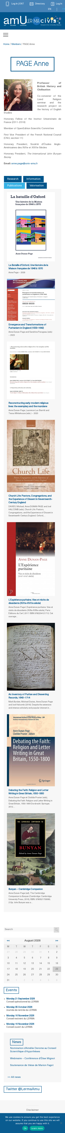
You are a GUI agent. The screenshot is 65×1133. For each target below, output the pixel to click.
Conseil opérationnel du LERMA (22, 1002)
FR (63, 9)
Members (16, 44)
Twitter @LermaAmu (23, 1089)
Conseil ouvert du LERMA (19, 1027)
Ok (25, 1128)
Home (6, 44)
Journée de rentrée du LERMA (21, 1010)
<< (8, 941)
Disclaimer (32, 1110)
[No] (61, 1123)
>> (56, 941)
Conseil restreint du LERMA (20, 1019)
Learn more (37, 1128)
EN (49, 9)
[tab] (13, 179)
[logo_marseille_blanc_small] (15, 21)
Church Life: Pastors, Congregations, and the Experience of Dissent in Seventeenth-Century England (30, 499)
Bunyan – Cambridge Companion (26, 889)
